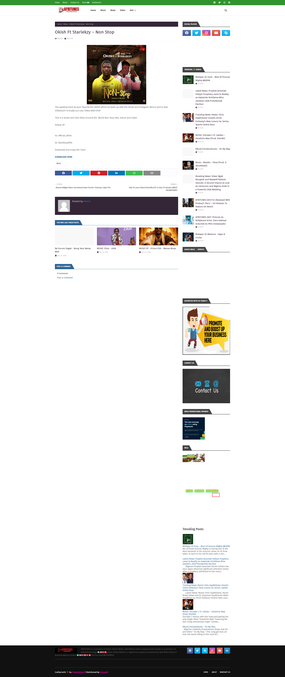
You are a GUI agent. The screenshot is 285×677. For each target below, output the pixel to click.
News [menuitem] (112, 10)
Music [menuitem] (103, 10)
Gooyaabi (104, 672)
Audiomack (96, 2)
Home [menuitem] (93, 10)
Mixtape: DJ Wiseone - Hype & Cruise (210, 236)
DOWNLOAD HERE (63, 157)
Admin (60, 38)
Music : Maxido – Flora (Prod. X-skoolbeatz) (211, 164)
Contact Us (74, 2)
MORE (215, 495)
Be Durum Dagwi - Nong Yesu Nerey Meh (73, 250)
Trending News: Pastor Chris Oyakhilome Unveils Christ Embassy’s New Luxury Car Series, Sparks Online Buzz (212, 119)
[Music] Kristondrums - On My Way (212, 149)
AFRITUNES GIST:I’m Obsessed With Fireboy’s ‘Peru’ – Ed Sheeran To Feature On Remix (212, 203)
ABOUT (189, 491)
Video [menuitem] (122, 10)
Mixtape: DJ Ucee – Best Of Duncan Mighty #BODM (212, 79)
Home (57, 2)
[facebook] (214, 2)
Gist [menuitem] (131, 10)
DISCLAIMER (212, 491)
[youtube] (216, 33)
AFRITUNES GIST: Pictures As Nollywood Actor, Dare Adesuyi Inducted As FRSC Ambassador (210, 220)
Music (66, 24)
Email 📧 (85, 2)
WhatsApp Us (225, 672)
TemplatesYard (78, 672)
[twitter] (219, 2)
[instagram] (224, 2)
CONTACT (199, 491)
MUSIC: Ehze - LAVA (106, 248)
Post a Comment (65, 277)
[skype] (229, 2)
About (65, 2)
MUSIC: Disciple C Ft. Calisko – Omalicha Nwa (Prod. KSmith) (210, 137)
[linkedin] (227, 651)
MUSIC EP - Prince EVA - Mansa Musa (157, 248)
